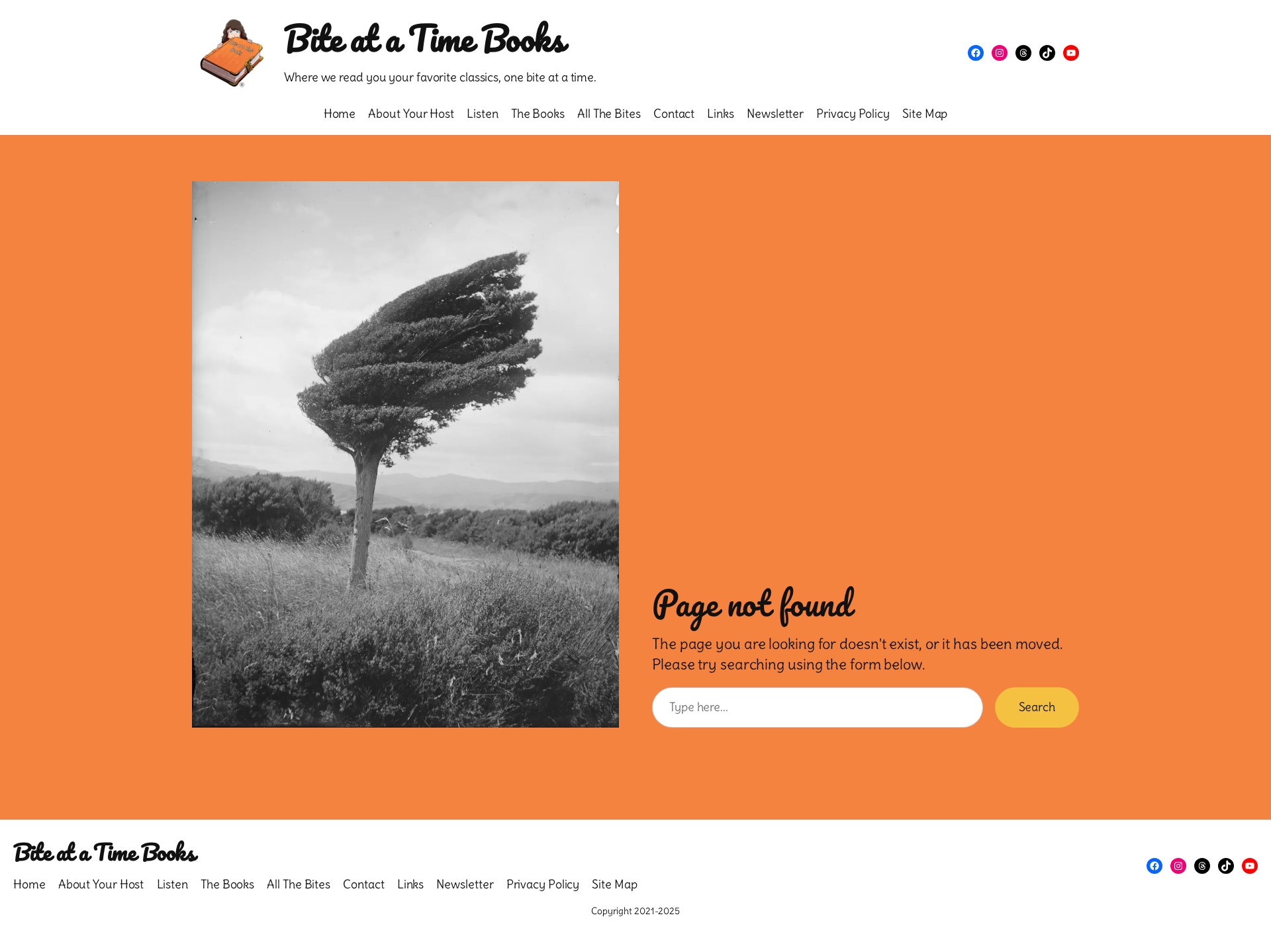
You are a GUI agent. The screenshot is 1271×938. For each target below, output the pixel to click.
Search (1037, 706)
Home (340, 113)
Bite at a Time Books (424, 38)
